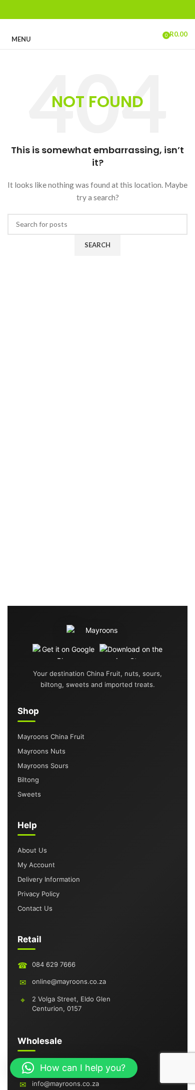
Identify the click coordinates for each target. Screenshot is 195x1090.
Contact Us (35, 908)
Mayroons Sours (43, 766)
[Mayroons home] (97, 634)
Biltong (28, 780)
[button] (74, 1068)
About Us (32, 850)
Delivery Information (49, 879)
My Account (36, 865)
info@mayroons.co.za (65, 1083)
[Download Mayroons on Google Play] (64, 651)
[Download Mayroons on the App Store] (131, 651)
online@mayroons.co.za (69, 981)
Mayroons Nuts (42, 751)
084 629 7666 (54, 964)
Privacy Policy (39, 894)
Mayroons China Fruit (51, 737)
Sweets (29, 794)
